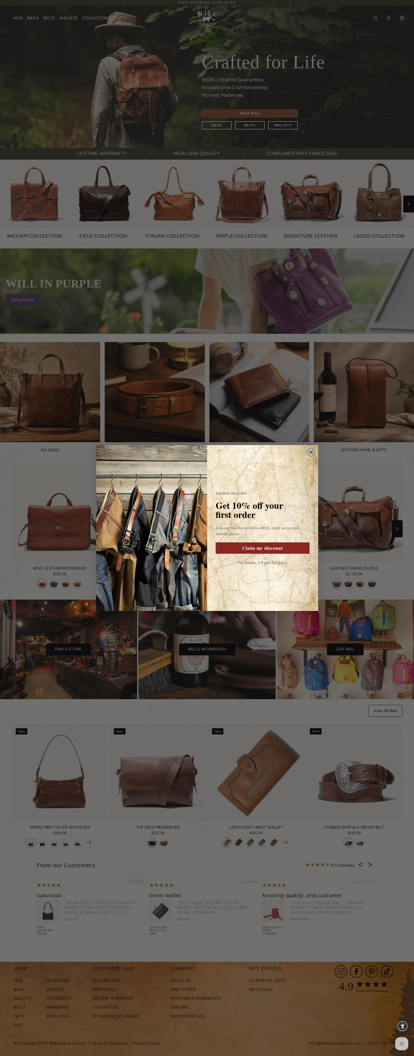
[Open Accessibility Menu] (402, 1026)
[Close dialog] (311, 452)
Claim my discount (262, 548)
